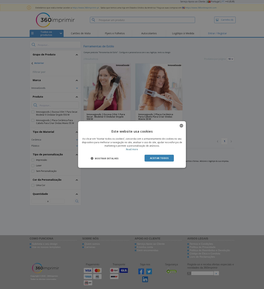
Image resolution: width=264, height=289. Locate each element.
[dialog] (132, 144)
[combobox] (181, 125)
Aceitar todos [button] (159, 158)
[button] (105, 158)
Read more (132, 149)
